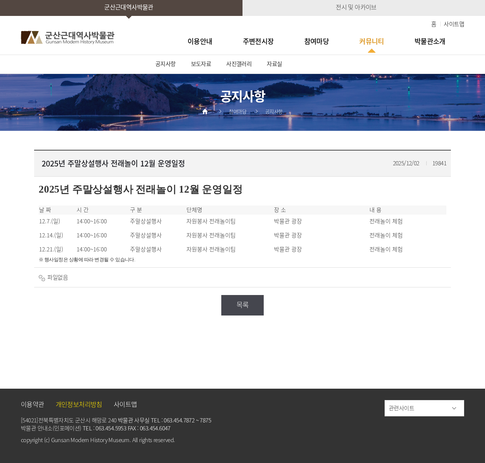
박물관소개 (430, 41)
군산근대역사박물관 (128, 6)
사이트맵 (454, 24)
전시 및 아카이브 (356, 6)
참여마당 (316, 41)
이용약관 (32, 404)
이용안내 (200, 41)
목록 (242, 305)
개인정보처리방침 (79, 404)
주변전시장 (258, 41)
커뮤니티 (371, 41)
